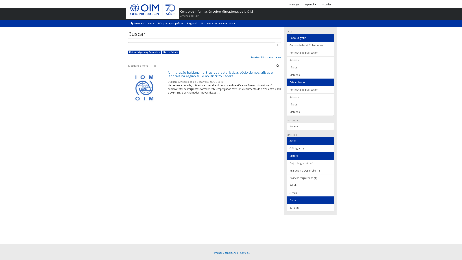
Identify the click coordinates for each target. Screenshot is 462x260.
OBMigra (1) (296, 148)
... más (293, 192)
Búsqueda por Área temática (218, 23)
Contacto (245, 252)
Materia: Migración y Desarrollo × (144, 52)
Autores (294, 60)
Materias (294, 75)
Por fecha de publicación (303, 52)
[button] (310, 4)
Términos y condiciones (225, 252)
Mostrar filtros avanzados (266, 57)
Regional (192, 23)
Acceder (294, 126)
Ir (278, 45)
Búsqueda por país (169, 23)
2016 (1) (294, 207)
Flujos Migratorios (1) (302, 163)
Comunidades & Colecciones (306, 45)
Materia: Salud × (170, 52)
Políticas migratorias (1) (303, 178)
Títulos (293, 67)
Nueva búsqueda (144, 23)
